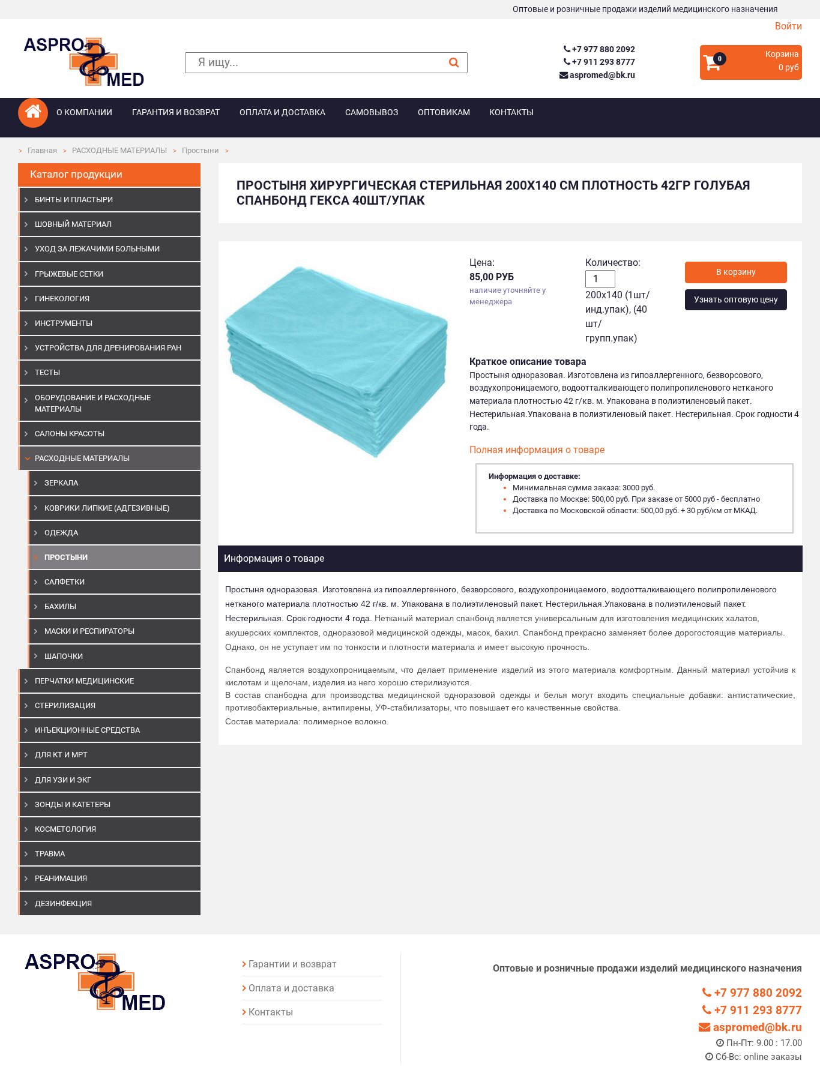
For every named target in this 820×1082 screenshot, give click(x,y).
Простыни (200, 150)
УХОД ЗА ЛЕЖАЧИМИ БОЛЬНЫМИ (97, 248)
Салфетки (64, 581)
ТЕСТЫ (47, 372)
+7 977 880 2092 (602, 49)
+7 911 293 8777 (602, 62)
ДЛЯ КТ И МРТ (61, 754)
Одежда (61, 532)
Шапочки (63, 656)
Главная (42, 150)
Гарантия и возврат (176, 112)
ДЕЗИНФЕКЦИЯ (63, 903)
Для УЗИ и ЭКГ (63, 779)
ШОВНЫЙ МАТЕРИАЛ (73, 224)
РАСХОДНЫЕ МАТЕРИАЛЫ (119, 150)
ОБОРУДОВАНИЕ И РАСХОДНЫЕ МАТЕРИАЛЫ (93, 403)
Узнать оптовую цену (736, 300)
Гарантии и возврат (293, 964)
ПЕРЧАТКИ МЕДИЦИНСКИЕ (84, 680)
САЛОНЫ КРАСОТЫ (69, 433)
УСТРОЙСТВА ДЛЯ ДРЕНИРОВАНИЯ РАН (108, 347)
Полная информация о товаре (536, 449)
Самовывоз (371, 112)
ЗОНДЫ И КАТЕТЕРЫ (72, 804)
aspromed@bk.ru (601, 75)
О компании (84, 112)
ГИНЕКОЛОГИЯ (62, 298)
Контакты (511, 112)
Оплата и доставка (282, 112)
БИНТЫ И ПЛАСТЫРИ (74, 199)
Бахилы (60, 606)
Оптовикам (444, 112)
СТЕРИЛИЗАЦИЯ (65, 705)
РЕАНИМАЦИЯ (61, 878)
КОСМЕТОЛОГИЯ (65, 829)
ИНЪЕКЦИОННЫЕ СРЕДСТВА (87, 730)
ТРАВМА (50, 853)
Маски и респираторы (89, 631)
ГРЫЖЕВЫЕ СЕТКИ (69, 273)
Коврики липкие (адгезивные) (107, 507)
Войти (788, 26)
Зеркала (61, 482)
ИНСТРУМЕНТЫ (63, 323)
